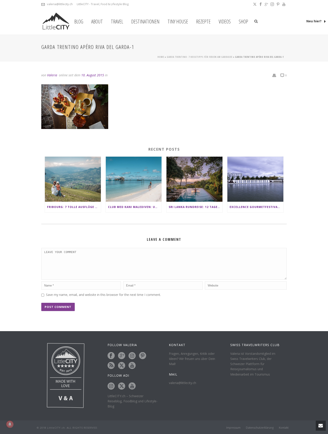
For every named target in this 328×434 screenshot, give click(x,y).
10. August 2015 (92, 75)
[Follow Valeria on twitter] (121, 366)
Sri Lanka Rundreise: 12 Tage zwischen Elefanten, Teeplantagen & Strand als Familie (195, 207)
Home (161, 56)
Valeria (52, 75)
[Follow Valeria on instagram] (132, 356)
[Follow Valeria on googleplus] (121, 356)
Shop (243, 21)
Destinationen (145, 21)
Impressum (233, 428)
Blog (78, 21)
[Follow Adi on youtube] (132, 386)
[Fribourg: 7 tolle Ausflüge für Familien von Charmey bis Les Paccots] (73, 179)
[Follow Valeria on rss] (111, 366)
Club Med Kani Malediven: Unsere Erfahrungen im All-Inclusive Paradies (135, 207)
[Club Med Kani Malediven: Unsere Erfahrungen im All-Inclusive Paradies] (134, 179)
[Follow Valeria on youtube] (132, 366)
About (97, 21)
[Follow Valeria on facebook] (111, 356)
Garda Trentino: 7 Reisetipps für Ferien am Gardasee (199, 56)
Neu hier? (314, 21)
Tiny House (178, 21)
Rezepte (203, 21)
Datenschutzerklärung (260, 428)
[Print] (274, 75)
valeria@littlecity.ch (60, 4)
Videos (225, 21)
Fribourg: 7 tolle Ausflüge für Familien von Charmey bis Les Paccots (74, 207)
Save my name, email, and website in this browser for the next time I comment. (103, 295)
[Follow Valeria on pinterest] (142, 356)
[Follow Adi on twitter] (121, 386)
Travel (117, 21)
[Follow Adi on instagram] (111, 386)
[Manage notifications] (9, 424)
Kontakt (284, 428)
